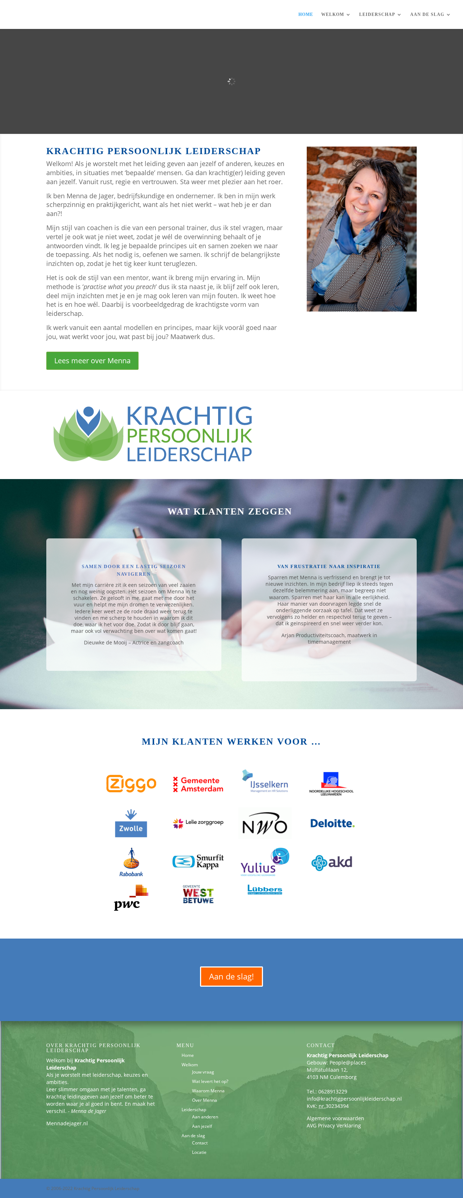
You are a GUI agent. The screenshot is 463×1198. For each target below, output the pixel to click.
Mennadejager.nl (67, 1123)
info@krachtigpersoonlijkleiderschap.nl (354, 1098)
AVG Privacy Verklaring (334, 1125)
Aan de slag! (231, 976)
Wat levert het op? (210, 1081)
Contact (200, 1143)
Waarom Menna (208, 1091)
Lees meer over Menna (92, 360)
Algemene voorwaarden (335, 1118)
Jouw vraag (203, 1072)
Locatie (199, 1152)
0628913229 (332, 1091)
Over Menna (204, 1100)
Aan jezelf (202, 1126)
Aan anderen (205, 1117)
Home (305, 14)
